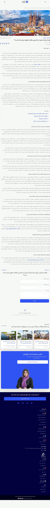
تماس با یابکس (42, 489)
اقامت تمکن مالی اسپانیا (41, 415)
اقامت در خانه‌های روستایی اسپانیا (13, 228)
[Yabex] (25, 2)
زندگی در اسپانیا (37, 64)
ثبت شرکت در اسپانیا (42, 419)
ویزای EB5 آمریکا (42, 476)
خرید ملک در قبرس (42, 482)
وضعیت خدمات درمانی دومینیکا (40, 116)
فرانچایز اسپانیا (42, 422)
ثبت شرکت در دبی (42, 463)
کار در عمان (43, 472)
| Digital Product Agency (28, 498)
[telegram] (27, 403)
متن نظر (47, 290)
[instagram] (23, 403)
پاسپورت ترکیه (43, 444)
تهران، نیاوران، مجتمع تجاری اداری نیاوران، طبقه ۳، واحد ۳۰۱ (34, 448)
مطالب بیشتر (4, 325)
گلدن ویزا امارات (42, 465)
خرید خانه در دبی (42, 460)
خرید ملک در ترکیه (42, 441)
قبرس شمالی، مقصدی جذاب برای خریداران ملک (37, 113)
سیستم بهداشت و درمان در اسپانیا (40, 121)
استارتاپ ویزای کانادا (42, 428)
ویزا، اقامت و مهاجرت (46, 8)
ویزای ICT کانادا (42, 433)
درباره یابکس (43, 486)
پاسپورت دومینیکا (42, 410)
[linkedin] (18, 403)
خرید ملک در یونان (42, 437)
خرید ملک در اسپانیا (42, 424)
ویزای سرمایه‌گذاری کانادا (41, 431)
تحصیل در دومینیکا (43, 118)
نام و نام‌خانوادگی (46, 278)
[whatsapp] (31, 403)
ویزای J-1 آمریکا (42, 478)
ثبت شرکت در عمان (42, 469)
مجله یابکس (43, 491)
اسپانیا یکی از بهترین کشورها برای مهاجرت (35, 260)
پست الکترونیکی (46, 284)
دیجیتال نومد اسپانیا (42, 417)
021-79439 (42, 450)
